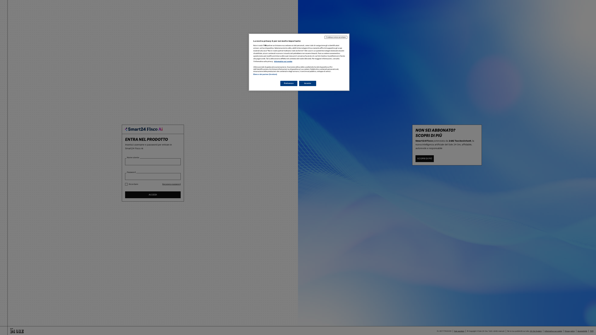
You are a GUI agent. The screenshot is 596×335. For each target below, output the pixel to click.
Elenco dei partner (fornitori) (265, 74)
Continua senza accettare (336, 37)
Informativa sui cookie (283, 61)
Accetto (307, 83)
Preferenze (289, 83)
